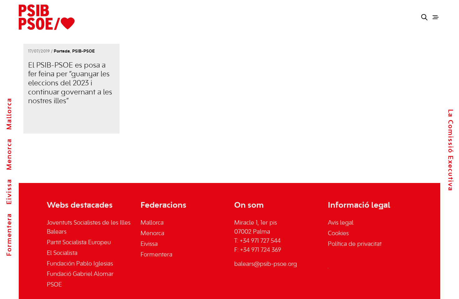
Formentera (9, 234)
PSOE (54, 285)
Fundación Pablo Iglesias (80, 264)
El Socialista (62, 253)
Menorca (9, 154)
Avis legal (340, 223)
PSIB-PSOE (83, 51)
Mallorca (9, 114)
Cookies (338, 233)
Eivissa (9, 192)
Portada (62, 51)
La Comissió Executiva (450, 150)
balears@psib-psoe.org (265, 264)
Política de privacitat (355, 244)
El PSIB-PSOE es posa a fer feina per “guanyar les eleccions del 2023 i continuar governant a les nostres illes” (70, 83)
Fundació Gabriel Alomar (80, 274)
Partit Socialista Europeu (79, 243)
